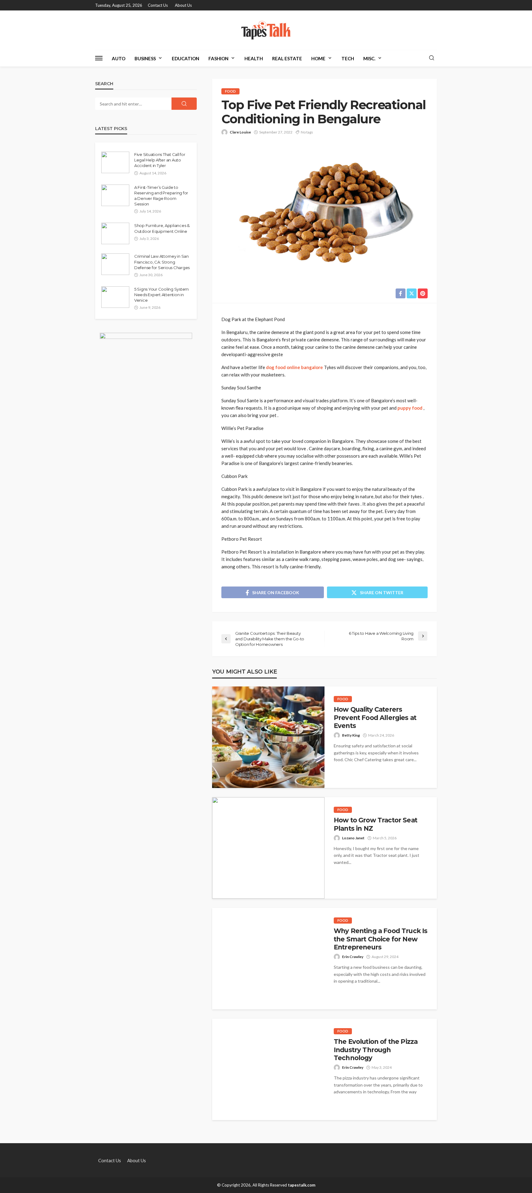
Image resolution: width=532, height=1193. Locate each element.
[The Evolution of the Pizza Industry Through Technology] (268, 1069)
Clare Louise (240, 132)
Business (145, 58)
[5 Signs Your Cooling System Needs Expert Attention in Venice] (115, 297)
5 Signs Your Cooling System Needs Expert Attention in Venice (161, 295)
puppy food (409, 408)
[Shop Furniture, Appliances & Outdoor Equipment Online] (115, 233)
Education (185, 58)
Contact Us (158, 5)
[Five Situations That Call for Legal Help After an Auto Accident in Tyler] (115, 162)
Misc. (369, 58)
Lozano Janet (353, 838)
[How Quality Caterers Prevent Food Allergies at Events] (268, 737)
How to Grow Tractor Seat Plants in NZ (375, 824)
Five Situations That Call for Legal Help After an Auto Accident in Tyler (159, 160)
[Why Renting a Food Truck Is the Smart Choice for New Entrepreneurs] (268, 958)
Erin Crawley (352, 956)
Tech (347, 58)
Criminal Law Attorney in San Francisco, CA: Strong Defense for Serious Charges (162, 262)
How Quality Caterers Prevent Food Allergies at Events (375, 718)
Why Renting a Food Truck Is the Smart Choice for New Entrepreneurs (380, 939)
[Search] (431, 58)
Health (253, 58)
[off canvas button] (99, 58)
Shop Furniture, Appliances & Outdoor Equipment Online (162, 228)
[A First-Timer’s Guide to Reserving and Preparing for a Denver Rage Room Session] (115, 195)
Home (318, 58)
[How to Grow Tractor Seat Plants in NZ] (268, 848)
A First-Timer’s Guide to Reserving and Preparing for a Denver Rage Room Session (161, 196)
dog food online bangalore (294, 367)
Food (230, 91)
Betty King (351, 735)
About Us (183, 5)
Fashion (218, 58)
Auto (118, 58)
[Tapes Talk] (266, 30)
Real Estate (287, 58)
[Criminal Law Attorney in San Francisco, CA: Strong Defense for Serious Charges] (115, 264)
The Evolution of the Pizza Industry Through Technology (375, 1050)
